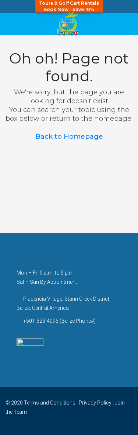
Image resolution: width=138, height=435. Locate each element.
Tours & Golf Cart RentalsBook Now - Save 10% (69, 6)
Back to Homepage (69, 137)
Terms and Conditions (49, 403)
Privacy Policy (95, 403)
